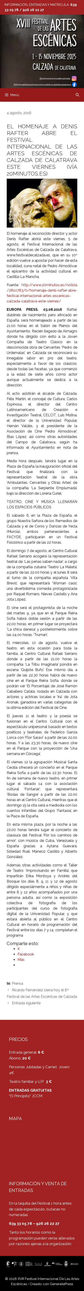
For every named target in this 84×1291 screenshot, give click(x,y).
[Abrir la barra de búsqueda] (77, 95)
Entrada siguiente (26, 1003)
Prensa (17, 983)
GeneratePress (61, 1284)
